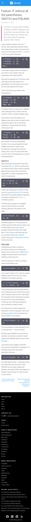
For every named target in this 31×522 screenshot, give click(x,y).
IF (24, 44)
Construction (5, 447)
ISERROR (23, 252)
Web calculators (5, 432)
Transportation (5, 485)
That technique (10, 232)
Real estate (4, 437)
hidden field (13, 313)
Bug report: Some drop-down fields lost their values (15, 508)
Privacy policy (5, 425)
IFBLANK (4, 341)
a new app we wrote (20, 237)
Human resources (6, 466)
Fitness (3, 456)
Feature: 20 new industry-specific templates (13, 510)
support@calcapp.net (13, 416)
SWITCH (11, 166)
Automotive (4, 444)
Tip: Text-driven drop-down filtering (10, 503)
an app (20, 227)
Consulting (4, 449)
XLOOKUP (21, 235)
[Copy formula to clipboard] (26, 59)
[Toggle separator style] (23, 59)
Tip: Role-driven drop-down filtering (10, 492)
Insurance (4, 468)
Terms (3, 423)
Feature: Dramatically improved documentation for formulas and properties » (23, 382)
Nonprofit (4, 478)
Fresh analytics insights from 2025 (10, 501)
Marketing (4, 475)
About (3, 406)
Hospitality (4, 463)
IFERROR (8, 316)
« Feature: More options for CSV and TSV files (8, 380)
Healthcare (4, 439)
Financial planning (6, 435)
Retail (2, 480)
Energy (3, 454)
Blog (2, 404)
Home (3, 399)
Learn (2, 402)
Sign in (3, 409)
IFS (19, 79)
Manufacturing (5, 473)
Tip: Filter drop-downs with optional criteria (13, 494)
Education (4, 451)
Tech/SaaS (4, 482)
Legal (2, 470)
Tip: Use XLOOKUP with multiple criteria (12, 506)
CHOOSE (21, 190)
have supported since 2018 (12, 192)
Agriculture (4, 442)
